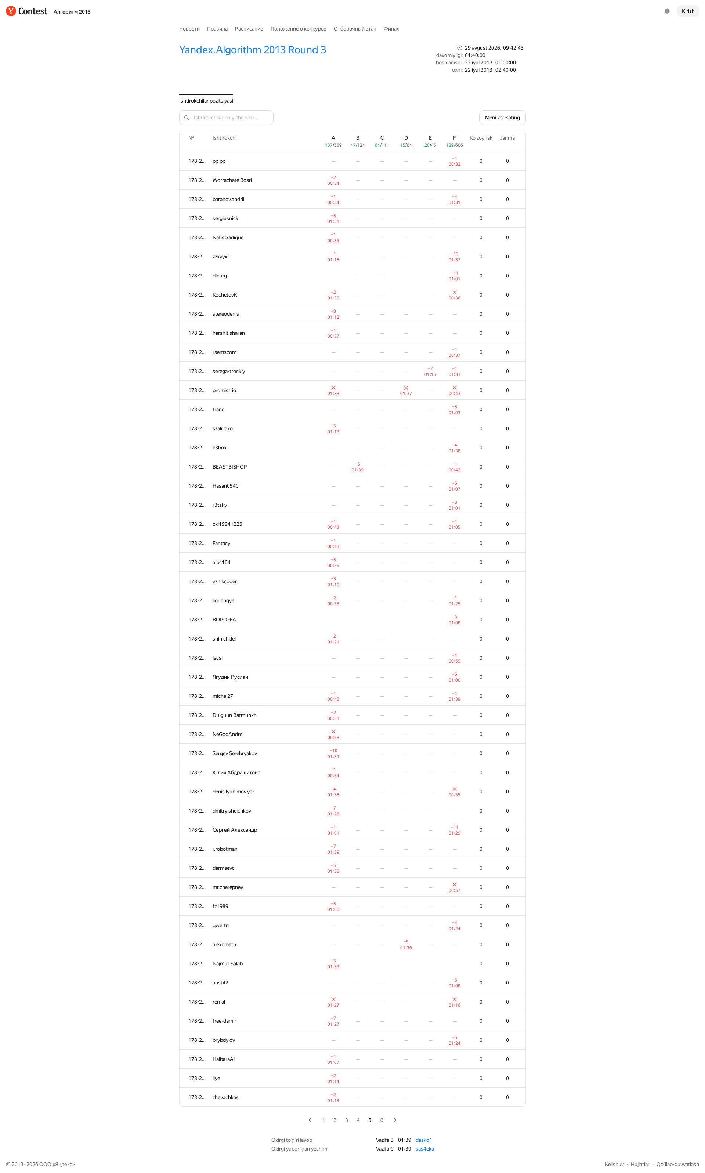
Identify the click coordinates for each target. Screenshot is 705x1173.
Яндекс (63, 1164)
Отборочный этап (355, 29)
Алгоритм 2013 (72, 12)
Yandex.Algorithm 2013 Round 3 (252, 50)
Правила (217, 29)
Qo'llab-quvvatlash (678, 1164)
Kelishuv (614, 1164)
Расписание (249, 29)
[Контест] (27, 11)
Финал (392, 29)
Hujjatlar (640, 1164)
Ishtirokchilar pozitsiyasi (206, 101)
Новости (189, 29)
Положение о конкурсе (298, 29)
